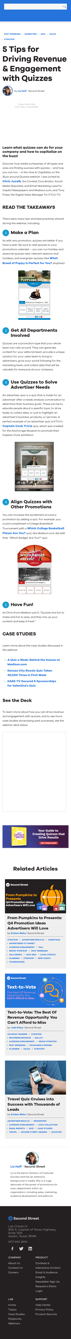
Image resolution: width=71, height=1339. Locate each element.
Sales (52, 34)
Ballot (39, 1038)
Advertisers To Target (22, 943)
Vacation (56, 1132)
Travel (13, 1132)
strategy (12, 940)
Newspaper (40, 1121)
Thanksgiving (16, 962)
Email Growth (17, 1128)
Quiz (43, 34)
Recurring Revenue (20, 1038)
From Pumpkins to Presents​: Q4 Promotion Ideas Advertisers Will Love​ (34, 923)
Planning (14, 958)
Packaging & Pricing (41, 1045)
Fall (41, 947)
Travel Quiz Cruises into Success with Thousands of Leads (33, 1104)
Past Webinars (12, 34)
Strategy (9, 39)
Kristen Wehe (18, 933)
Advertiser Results (33, 940)
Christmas (54, 940)
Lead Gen (31, 954)
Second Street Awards (34, 1132)
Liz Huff (22, 91)
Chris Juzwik (11, 181)
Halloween (15, 954)
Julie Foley (17, 1028)
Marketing (31, 34)
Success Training (17, 1034)
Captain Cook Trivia (17, 426)
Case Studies (45, 1128)
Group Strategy (18, 951)
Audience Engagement (22, 947)
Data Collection (48, 1125)
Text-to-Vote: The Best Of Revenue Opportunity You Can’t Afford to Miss (32, 1017)
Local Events (48, 954)
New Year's (44, 958)
